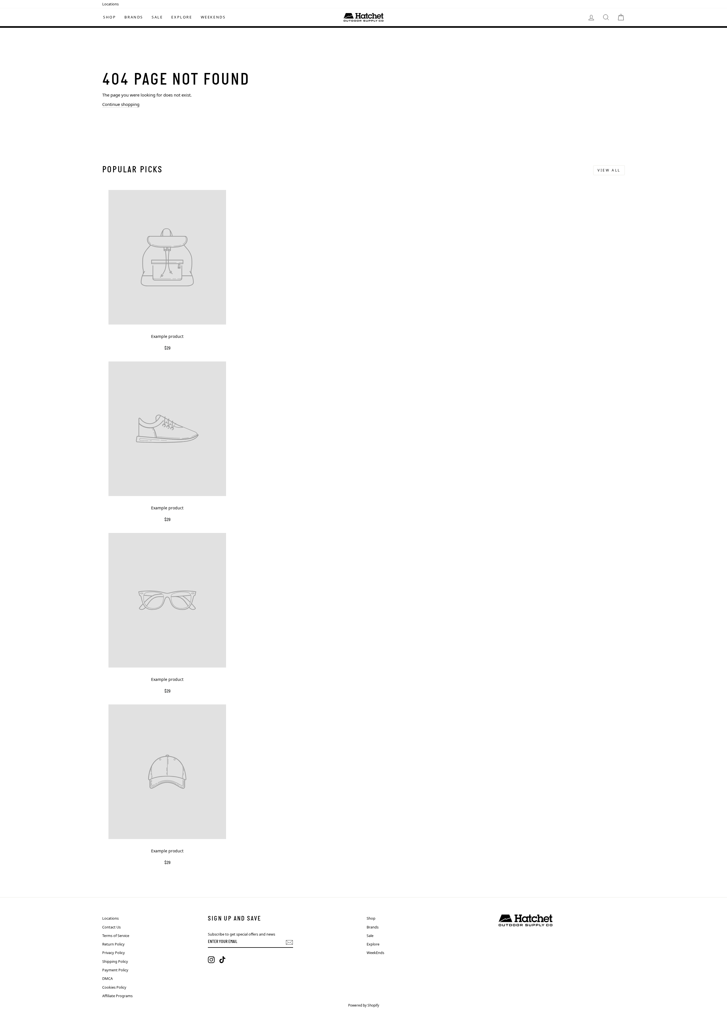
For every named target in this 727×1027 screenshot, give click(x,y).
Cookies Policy (114, 987)
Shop (109, 17)
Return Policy (113, 944)
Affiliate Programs (117, 995)
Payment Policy (115, 969)
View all (609, 170)
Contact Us (111, 927)
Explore (181, 17)
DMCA (107, 978)
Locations (110, 4)
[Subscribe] (289, 942)
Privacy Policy (113, 952)
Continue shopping (120, 104)
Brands (133, 17)
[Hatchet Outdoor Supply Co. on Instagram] (211, 959)
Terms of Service (115, 935)
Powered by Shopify (363, 1005)
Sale (157, 17)
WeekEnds (213, 17)
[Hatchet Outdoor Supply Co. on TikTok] (222, 959)
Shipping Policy (115, 961)
